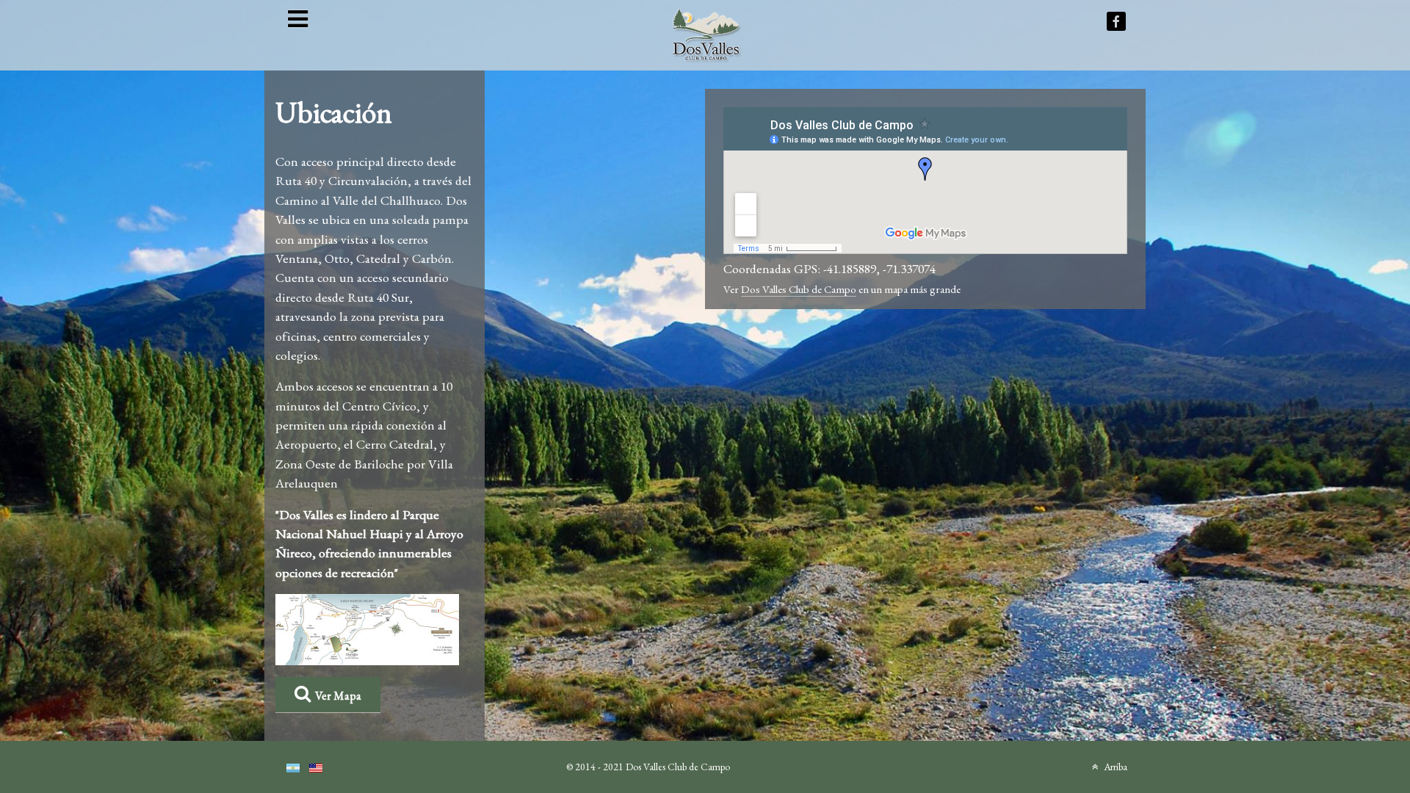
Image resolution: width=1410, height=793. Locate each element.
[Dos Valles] (706, 32)
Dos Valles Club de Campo (798, 289)
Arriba (1114, 766)
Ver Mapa (338, 695)
